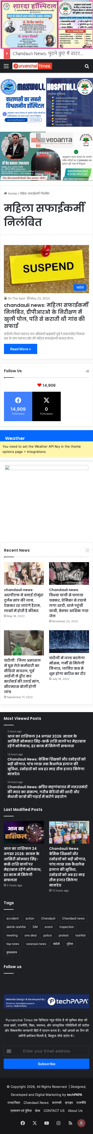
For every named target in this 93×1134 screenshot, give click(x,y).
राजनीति (81, 1103)
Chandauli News (36, 1103)
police (47, 935)
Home (12, 193)
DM (35, 927)
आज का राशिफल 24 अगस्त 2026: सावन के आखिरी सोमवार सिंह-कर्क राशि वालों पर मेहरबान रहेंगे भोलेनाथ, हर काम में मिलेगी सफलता (22, 864)
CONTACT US (54, 1111)
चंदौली (56, 944)
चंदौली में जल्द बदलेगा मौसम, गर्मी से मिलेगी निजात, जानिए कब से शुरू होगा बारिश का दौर (67, 665)
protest (63, 935)
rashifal (80, 935)
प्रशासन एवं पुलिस (21, 1111)
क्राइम (69, 1103)
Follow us (13, 966)
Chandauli (48, 918)
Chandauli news (73, 918)
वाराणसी (57, 1103)
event (49, 927)
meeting (12, 935)
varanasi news (36, 944)
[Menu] (6, 67)
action (30, 918)
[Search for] (86, 67)
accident (12, 918)
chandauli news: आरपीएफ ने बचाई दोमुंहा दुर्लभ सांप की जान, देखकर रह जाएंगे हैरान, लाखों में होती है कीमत (23, 600)
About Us (75, 1111)
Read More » (20, 349)
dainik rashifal (16, 927)
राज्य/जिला (13, 1103)
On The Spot (16, 298)
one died (30, 935)
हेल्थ (37, 1111)
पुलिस (70, 944)
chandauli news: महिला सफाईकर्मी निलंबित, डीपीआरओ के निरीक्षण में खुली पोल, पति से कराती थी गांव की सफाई (46, 316)
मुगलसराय (11, 952)
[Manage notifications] (81, 1123)
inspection (67, 927)
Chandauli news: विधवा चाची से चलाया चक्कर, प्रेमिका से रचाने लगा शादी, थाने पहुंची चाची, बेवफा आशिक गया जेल (69, 603)
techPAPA (74, 1095)
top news (12, 944)
